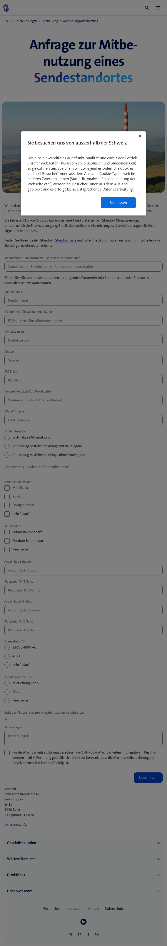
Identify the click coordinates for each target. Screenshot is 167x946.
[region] (83, 173)
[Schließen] (140, 136)
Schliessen (118, 202)
